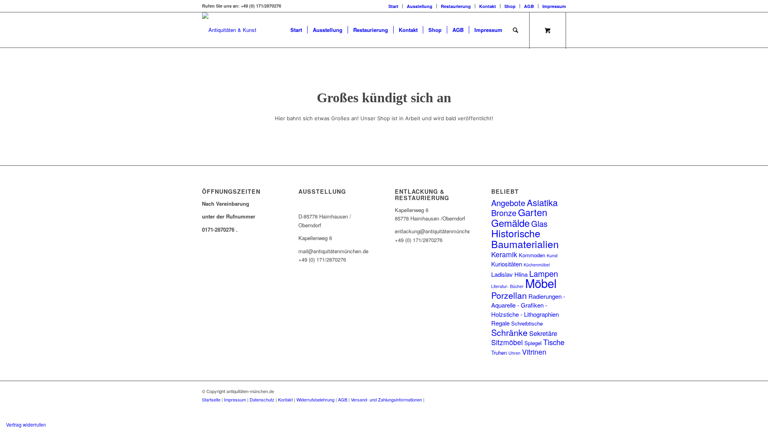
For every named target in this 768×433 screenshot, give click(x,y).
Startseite (211, 399)
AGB (529, 6)
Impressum (554, 6)
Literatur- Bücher (507, 286)
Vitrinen (534, 352)
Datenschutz (262, 399)
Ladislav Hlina (509, 274)
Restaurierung (456, 6)
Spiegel (533, 343)
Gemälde (510, 223)
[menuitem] (393, 6)
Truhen (499, 352)
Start (393, 6)
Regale (500, 323)
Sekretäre (543, 333)
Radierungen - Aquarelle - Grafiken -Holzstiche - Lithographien (528, 305)
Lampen (543, 273)
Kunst (552, 255)
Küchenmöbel (537, 265)
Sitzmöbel (507, 342)
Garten (532, 212)
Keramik (504, 254)
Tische (553, 342)
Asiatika (542, 202)
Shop (510, 6)
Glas (539, 223)
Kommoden (532, 255)
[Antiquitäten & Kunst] (229, 30)
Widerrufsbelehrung (315, 399)
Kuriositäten (506, 264)
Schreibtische (527, 323)
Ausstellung (419, 6)
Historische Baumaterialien (525, 238)
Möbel (541, 282)
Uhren (514, 353)
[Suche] (515, 30)
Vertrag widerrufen (26, 424)
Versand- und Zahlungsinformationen (386, 399)
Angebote (508, 203)
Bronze (503, 212)
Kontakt (487, 6)
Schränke (509, 332)
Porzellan (509, 295)
